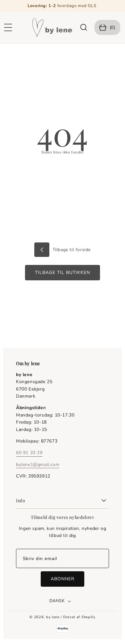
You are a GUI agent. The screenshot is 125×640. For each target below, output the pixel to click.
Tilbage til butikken (62, 272)
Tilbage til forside (71, 250)
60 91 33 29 (29, 453)
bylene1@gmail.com (37, 464)
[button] (8, 27)
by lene (53, 617)
